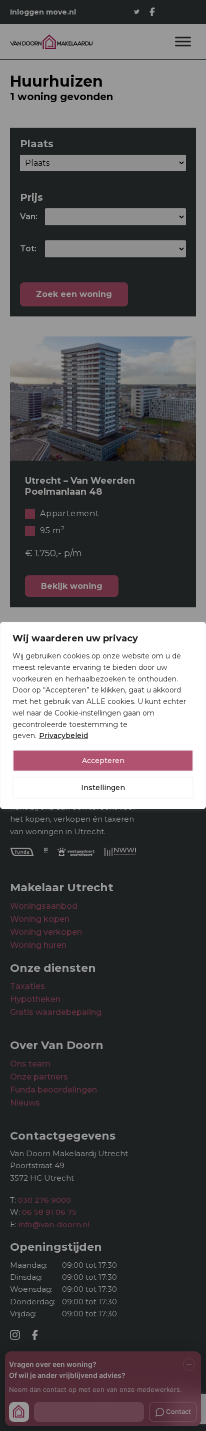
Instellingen (103, 787)
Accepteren (103, 760)
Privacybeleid (63, 735)
